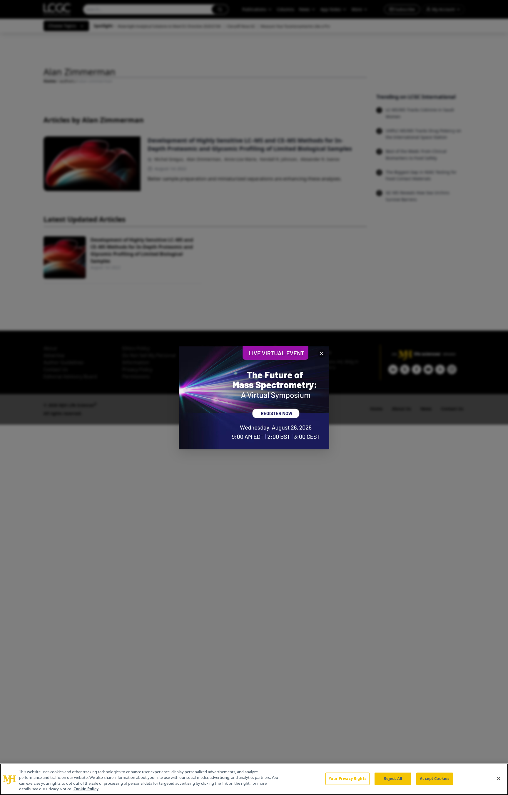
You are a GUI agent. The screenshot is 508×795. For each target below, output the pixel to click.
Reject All (393, 778)
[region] (254, 779)
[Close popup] (321, 353)
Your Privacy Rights (347, 778)
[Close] (498, 778)
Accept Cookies (434, 778)
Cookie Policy (85, 788)
